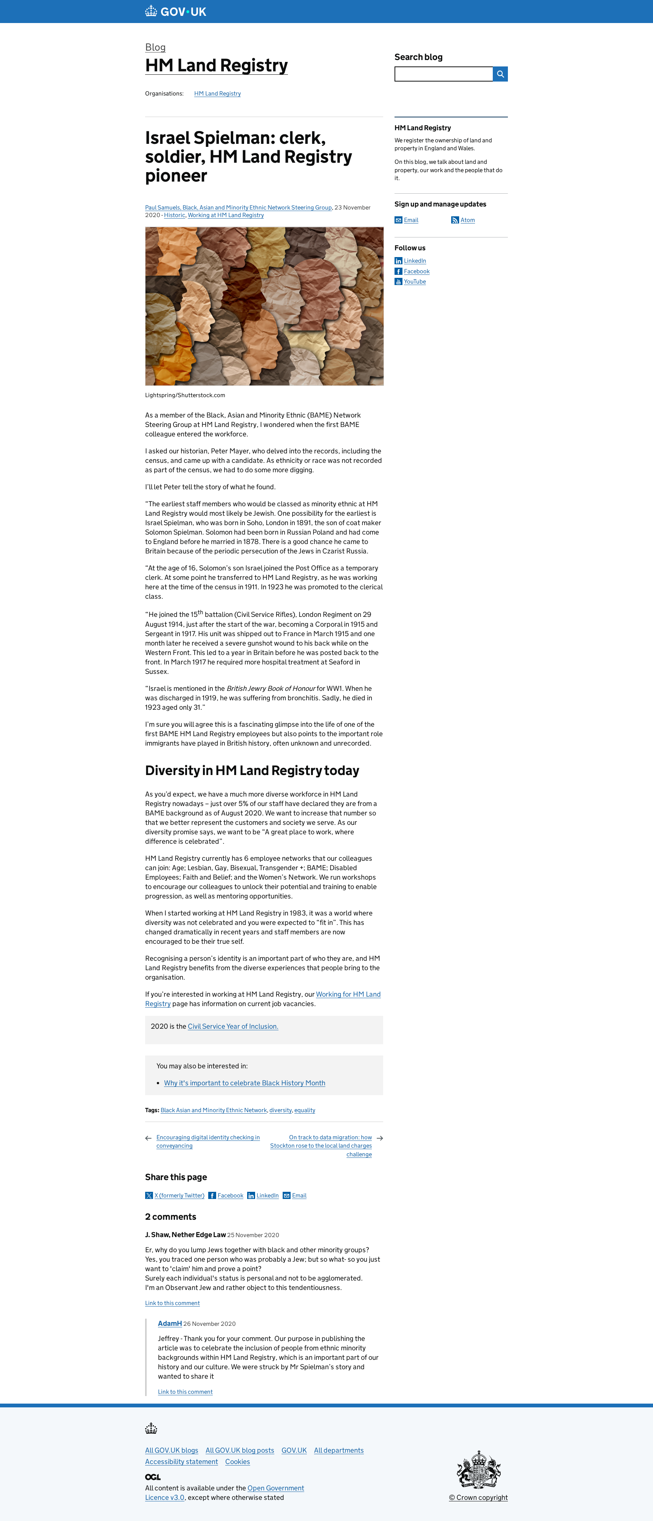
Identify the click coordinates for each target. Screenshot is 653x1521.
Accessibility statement (181, 1461)
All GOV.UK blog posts (240, 1450)
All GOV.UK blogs (171, 1450)
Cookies (237, 1461)
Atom (468, 219)
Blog (155, 47)
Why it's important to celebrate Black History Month (244, 1083)
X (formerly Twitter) (179, 1195)
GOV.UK (294, 1450)
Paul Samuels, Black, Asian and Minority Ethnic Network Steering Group (238, 207)
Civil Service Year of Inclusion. (233, 1026)
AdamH (170, 1323)
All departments (339, 1450)
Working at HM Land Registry (226, 215)
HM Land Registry (216, 65)
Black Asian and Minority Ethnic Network (214, 1110)
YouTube (415, 281)
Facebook (230, 1195)
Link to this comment (172, 1303)
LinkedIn (268, 1195)
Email (299, 1195)
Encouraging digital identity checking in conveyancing (208, 1141)
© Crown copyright (478, 1497)
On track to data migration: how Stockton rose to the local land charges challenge (321, 1146)
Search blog (419, 56)
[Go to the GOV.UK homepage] (175, 11)
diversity (280, 1110)
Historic (174, 215)
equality (304, 1110)
